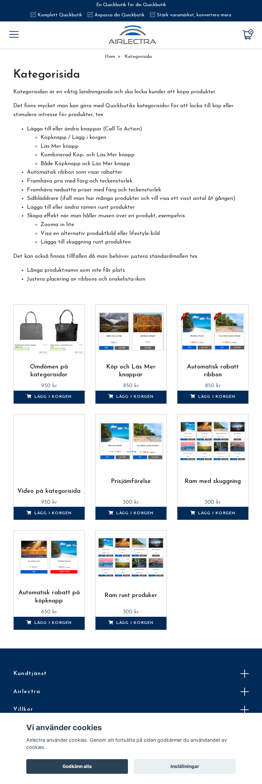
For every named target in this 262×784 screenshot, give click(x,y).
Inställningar (185, 766)
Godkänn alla (77, 766)
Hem (110, 56)
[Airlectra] (132, 34)
